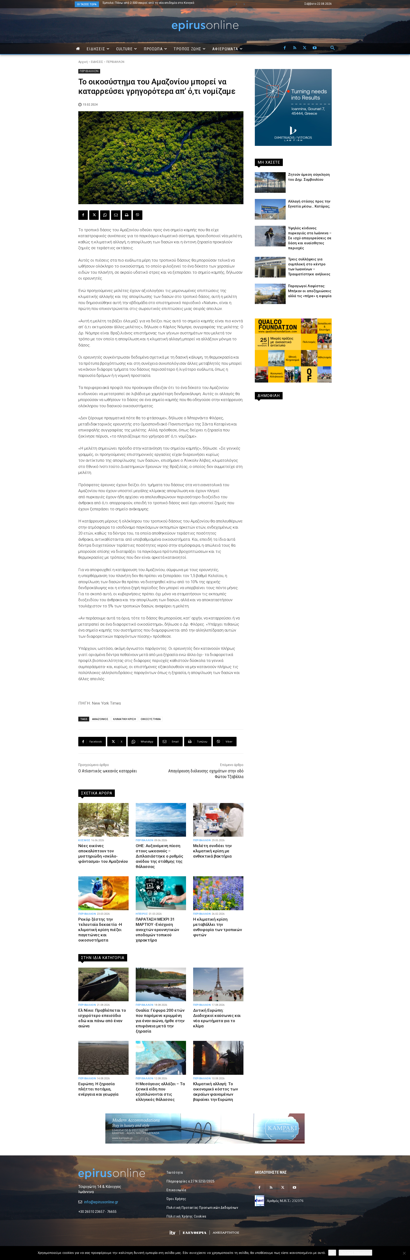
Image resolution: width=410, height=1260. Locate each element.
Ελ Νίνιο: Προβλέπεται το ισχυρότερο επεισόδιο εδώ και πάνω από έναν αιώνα (102, 1018)
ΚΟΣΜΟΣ (84, 840)
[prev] (236, 4)
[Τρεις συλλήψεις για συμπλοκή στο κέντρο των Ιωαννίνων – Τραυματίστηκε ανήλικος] (270, 267)
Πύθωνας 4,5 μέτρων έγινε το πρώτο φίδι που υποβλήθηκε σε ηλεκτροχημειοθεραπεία (146, 4)
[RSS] (294, 48)
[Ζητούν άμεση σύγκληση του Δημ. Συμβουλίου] (270, 182)
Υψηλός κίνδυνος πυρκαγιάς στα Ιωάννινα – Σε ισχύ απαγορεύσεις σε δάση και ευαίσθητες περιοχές (309, 238)
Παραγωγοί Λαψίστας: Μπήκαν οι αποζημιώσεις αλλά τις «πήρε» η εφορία (309, 291)
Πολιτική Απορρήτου (355, 1253)
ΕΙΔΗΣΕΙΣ (97, 62)
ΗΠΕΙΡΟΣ (142, 914)
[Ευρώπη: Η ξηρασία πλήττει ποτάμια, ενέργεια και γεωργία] (103, 1058)
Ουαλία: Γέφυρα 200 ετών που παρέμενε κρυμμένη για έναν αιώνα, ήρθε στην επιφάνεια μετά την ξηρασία (160, 1021)
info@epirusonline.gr (101, 1202)
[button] (332, 48)
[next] (244, 4)
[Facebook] (285, 48)
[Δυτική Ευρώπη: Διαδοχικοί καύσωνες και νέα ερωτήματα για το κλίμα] (218, 984)
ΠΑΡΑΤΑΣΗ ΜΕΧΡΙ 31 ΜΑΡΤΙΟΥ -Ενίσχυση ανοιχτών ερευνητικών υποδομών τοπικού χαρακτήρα (157, 929)
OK (332, 1253)
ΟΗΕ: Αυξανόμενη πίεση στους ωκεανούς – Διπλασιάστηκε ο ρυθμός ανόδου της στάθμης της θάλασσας (159, 856)
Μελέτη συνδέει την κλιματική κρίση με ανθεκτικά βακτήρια (212, 850)
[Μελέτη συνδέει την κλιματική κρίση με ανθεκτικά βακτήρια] (218, 820)
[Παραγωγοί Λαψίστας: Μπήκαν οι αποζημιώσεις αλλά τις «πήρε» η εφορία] (270, 294)
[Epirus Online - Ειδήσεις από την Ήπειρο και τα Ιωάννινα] (116, 1173)
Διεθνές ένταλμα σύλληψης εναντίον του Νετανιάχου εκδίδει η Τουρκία (153, 3)
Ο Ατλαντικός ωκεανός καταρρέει (107, 770)
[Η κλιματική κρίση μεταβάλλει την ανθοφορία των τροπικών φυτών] (218, 893)
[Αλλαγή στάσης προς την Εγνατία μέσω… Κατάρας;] (270, 209)
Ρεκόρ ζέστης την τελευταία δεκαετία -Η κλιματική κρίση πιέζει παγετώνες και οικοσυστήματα (100, 929)
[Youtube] (314, 48)
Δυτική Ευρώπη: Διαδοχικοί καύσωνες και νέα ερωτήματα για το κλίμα (217, 1018)
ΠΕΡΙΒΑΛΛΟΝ (115, 62)
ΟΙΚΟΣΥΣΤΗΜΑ (151, 719)
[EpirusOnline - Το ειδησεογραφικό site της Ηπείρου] (205, 25)
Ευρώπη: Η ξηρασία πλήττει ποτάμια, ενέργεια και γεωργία (98, 1089)
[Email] (116, 215)
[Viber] (137, 215)
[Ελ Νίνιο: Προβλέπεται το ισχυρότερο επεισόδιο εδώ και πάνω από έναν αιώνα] (103, 984)
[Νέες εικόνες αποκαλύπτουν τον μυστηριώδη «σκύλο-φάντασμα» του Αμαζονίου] (103, 820)
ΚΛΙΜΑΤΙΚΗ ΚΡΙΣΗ (124, 719)
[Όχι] (404, 1253)
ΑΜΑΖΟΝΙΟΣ (100, 719)
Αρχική (83, 62)
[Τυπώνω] (126, 215)
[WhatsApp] (105, 215)
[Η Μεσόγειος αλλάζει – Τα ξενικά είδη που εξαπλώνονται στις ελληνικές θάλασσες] (161, 1058)
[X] (304, 48)
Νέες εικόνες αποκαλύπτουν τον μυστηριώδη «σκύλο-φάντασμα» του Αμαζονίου (103, 853)
